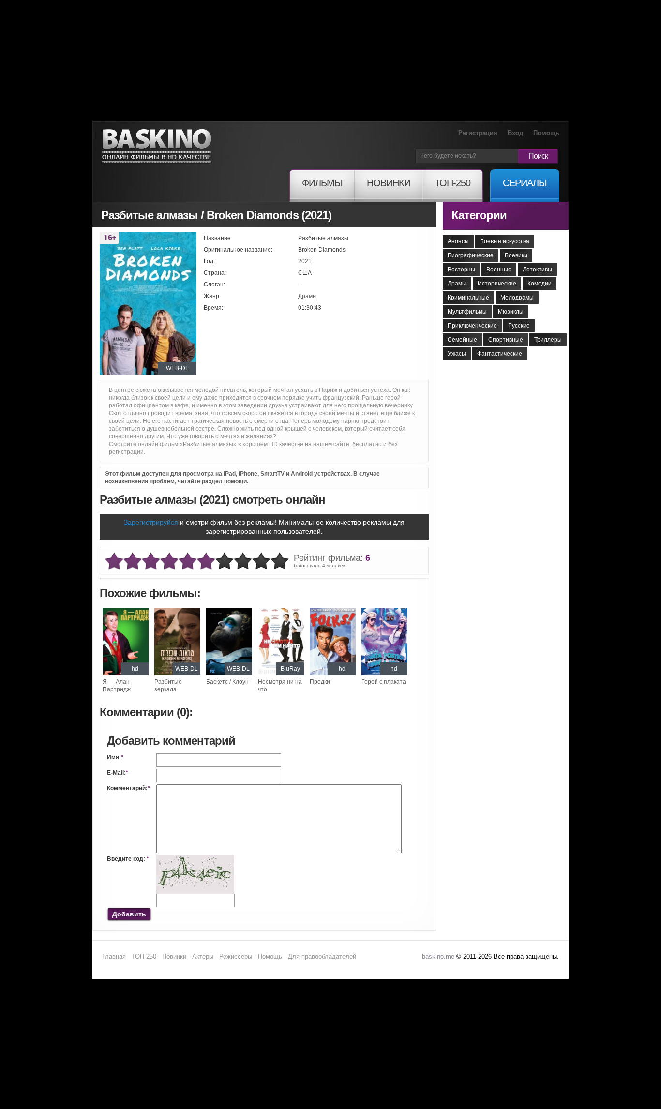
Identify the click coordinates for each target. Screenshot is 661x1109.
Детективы (537, 269)
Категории (479, 215)
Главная (114, 956)
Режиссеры (235, 956)
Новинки (174, 956)
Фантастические (499, 353)
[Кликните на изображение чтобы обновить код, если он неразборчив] (195, 858)
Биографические (471, 255)
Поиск (538, 156)
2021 (305, 261)
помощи (235, 481)
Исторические (497, 283)
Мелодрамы (517, 297)
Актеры (202, 956)
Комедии (539, 283)
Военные (498, 269)
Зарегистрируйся (151, 522)
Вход (515, 132)
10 (279, 561)
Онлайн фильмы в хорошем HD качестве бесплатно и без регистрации (156, 146)
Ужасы (457, 353)
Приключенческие (472, 325)
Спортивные (505, 339)
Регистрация (477, 132)
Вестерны (461, 269)
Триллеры (548, 339)
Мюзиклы (511, 311)
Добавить (129, 914)
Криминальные (468, 297)
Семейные (462, 339)
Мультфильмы (467, 311)
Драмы (307, 296)
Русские (519, 325)
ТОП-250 (144, 956)
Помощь (546, 132)
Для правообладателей (322, 956)
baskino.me (438, 956)
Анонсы (458, 241)
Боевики (516, 255)
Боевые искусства (504, 241)
